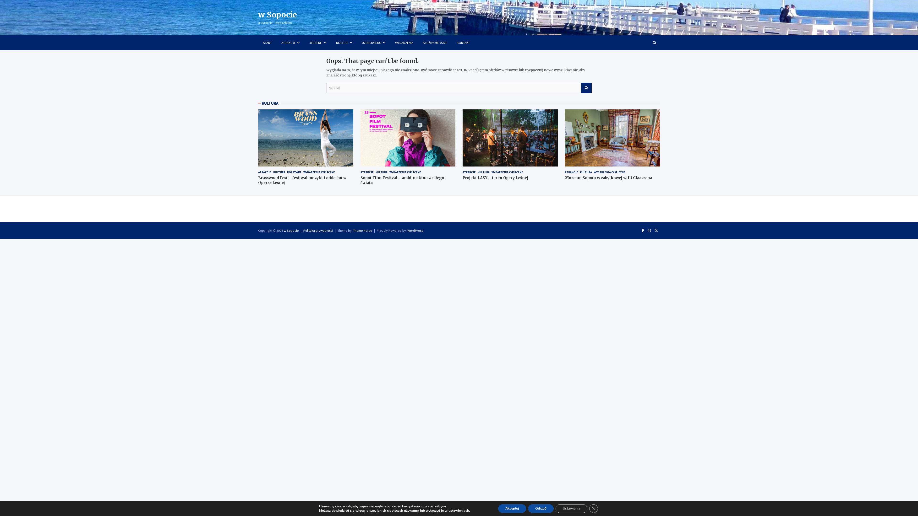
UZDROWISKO (372, 43)
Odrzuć (540, 508)
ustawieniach (458, 511)
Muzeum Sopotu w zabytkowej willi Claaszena (608, 178)
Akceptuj (512, 508)
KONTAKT (463, 43)
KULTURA (270, 103)
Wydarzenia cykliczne (319, 172)
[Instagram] (649, 230)
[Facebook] (643, 230)
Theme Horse (362, 230)
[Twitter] (656, 230)
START (267, 43)
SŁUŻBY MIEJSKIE (435, 43)
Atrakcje (264, 172)
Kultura (279, 172)
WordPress (415, 230)
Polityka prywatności (318, 230)
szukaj (586, 88)
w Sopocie (277, 15)
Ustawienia (571, 508)
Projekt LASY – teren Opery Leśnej (495, 178)
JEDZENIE (315, 43)
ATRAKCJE (288, 43)
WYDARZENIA (404, 43)
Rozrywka (294, 172)
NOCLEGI (342, 43)
